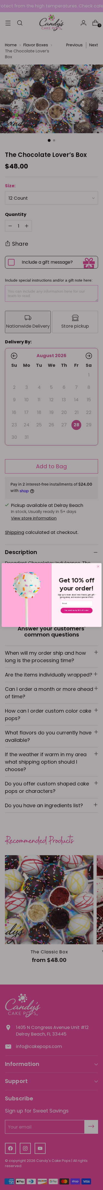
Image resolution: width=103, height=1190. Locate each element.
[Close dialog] (98, 566)
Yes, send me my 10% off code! (76, 610)
